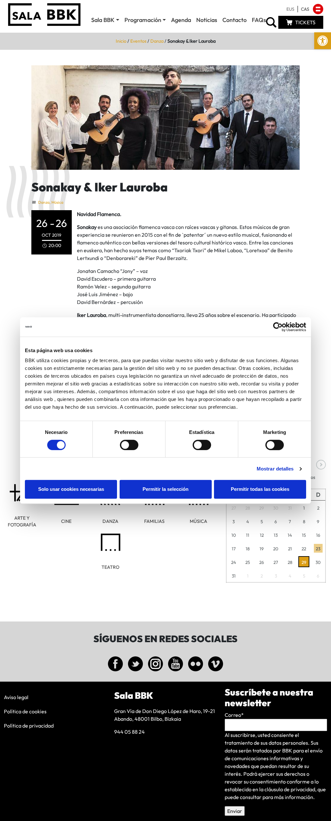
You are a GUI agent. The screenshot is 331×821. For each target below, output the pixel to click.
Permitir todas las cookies (260, 489)
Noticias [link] (206, 20)
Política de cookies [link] (25, 711)
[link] (322, 40)
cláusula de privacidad (289, 789)
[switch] (129, 445)
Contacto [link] (234, 20)
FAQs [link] (259, 20)
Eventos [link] (138, 41)
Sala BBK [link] (102, 20)
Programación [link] (142, 20)
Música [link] (57, 202)
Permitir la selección (165, 489)
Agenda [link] (181, 20)
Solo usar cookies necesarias (71, 489)
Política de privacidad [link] (29, 725)
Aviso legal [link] (16, 697)
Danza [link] (157, 41)
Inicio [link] (121, 41)
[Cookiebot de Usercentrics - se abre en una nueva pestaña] (278, 327)
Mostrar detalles (275, 468)
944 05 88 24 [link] (129, 732)
